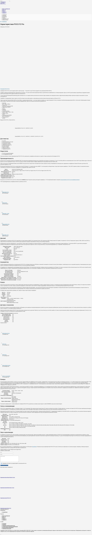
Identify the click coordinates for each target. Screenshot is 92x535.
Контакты (4, 524)
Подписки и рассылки (6, 528)
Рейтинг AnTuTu (5, 19)
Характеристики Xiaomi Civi (5, 508)
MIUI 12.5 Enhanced (6, 8)
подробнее (34, 446)
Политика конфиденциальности (8, 525)
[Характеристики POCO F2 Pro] (6, 87)
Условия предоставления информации (10, 526)
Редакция (4, 523)
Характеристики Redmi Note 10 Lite (7, 487)
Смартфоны (4, 14)
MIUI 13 (3, 10)
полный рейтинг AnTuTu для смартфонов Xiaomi (69, 179)
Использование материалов (7, 527)
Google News (4, 512)
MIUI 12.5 (4, 9)
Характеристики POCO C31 (5, 497)
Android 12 (4, 12)
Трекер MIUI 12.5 (5, 18)
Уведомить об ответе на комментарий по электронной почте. (14, 463)
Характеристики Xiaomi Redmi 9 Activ (7, 477)
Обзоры (3, 17)
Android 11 (4, 11)
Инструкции (4, 16)
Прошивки (4, 15)
